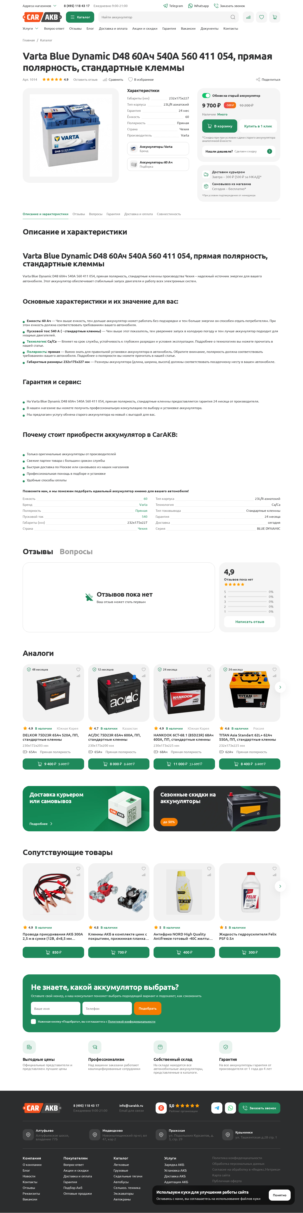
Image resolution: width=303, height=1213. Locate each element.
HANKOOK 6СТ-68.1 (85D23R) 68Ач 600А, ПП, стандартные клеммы (184, 737)
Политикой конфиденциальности (131, 1021)
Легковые (121, 1164)
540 (144, 516)
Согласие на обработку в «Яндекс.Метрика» (246, 1169)
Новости (29, 1176)
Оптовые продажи (77, 1193)
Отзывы (75, 28)
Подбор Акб (72, 1188)
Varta (143, 504)
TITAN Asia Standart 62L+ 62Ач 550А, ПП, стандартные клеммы (247, 737)
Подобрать (148, 1008)
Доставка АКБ (175, 1176)
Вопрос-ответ (54, 28)
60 (145, 498)
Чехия (142, 528)
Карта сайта (221, 1175)
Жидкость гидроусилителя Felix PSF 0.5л (248, 936)
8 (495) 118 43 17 (77, 6)
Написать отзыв (249, 621)
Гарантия (169, 28)
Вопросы (76, 551)
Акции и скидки (144, 28)
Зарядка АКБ (174, 1164)
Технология (36, 341)
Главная (29, 40)
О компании (32, 1164)
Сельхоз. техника (127, 1188)
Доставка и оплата (113, 28)
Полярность (36, 351)
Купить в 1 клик (258, 126)
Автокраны (122, 1199)
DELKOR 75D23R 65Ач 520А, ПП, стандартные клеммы (51, 737)
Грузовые (121, 1170)
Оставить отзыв (85, 79)
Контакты (230, 28)
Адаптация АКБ (176, 1182)
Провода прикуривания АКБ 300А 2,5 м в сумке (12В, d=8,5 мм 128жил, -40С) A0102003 (53, 936)
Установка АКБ (175, 1170)
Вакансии (188, 28)
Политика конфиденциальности (237, 1158)
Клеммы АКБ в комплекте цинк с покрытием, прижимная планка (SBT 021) (117, 936)
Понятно (280, 1195)
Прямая (141, 510)
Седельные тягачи (128, 1176)
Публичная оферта (227, 1181)
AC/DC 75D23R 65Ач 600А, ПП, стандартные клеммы (114, 737)
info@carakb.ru (131, 1105)
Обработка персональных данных (238, 1163)
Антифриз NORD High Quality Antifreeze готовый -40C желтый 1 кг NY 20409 (184, 936)
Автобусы (121, 1182)
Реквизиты (31, 1193)
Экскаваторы (124, 1193)
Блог (90, 28)
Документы (209, 28)
